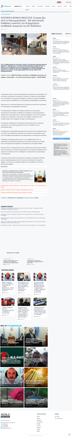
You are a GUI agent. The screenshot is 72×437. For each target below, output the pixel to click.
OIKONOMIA (39, 420)
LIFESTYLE (54, 6)
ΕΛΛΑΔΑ (65, 6)
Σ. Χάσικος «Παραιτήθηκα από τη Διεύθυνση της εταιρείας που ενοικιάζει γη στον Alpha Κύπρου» (11, 261)
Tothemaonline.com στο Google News (15, 197)
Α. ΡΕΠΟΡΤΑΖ (55, 84)
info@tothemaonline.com (6, 428)
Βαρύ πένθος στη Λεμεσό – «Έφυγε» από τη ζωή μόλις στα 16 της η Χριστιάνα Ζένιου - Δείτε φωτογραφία (23, 225)
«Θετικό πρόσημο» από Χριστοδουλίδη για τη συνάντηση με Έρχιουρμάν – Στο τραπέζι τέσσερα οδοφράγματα (36, 340)
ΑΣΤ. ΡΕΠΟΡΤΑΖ (40, 6)
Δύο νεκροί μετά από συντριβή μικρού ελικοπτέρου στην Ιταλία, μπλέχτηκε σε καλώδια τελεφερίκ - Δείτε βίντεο (61, 42)
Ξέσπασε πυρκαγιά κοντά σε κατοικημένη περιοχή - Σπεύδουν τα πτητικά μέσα (8, 310)
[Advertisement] (24, 242)
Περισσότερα (61, 138)
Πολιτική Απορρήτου (58, 418)
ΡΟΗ (57, 34)
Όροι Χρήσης (57, 416)
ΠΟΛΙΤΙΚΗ (27, 6)
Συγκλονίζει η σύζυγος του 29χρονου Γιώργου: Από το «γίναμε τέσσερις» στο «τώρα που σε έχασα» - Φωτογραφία (22, 215)
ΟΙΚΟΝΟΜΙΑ (47, 6)
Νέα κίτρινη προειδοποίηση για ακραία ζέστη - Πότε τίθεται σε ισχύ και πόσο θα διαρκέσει (20, 211)
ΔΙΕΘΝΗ (27, 9)
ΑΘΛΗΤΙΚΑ (60, 6)
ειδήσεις (36, 197)
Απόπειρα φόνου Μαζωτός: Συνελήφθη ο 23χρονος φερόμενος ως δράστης (16, 192)
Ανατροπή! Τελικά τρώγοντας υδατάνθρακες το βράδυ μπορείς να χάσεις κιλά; (35, 261)
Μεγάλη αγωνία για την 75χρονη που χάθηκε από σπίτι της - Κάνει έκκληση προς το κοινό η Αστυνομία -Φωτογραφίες (23, 218)
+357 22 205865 (5, 425)
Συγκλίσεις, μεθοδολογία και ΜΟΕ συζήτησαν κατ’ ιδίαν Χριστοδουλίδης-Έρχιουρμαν (17, 171)
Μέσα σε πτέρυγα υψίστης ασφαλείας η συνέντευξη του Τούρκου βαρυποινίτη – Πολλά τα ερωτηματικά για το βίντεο (12, 381)
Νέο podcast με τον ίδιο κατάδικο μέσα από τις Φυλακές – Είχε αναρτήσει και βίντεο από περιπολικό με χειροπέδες (23, 286)
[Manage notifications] (69, 434)
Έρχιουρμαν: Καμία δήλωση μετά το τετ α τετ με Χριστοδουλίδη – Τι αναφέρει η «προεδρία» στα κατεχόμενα (36, 361)
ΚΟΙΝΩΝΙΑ (33, 6)
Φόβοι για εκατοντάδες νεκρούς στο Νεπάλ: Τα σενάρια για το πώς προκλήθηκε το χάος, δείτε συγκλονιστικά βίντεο (35, 401)
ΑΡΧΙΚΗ (38, 416)
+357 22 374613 (5, 426)
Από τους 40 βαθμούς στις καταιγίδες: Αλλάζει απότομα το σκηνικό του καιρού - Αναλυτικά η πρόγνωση (12, 401)
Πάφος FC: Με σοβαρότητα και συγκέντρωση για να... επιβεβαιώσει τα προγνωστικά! (61, 71)
